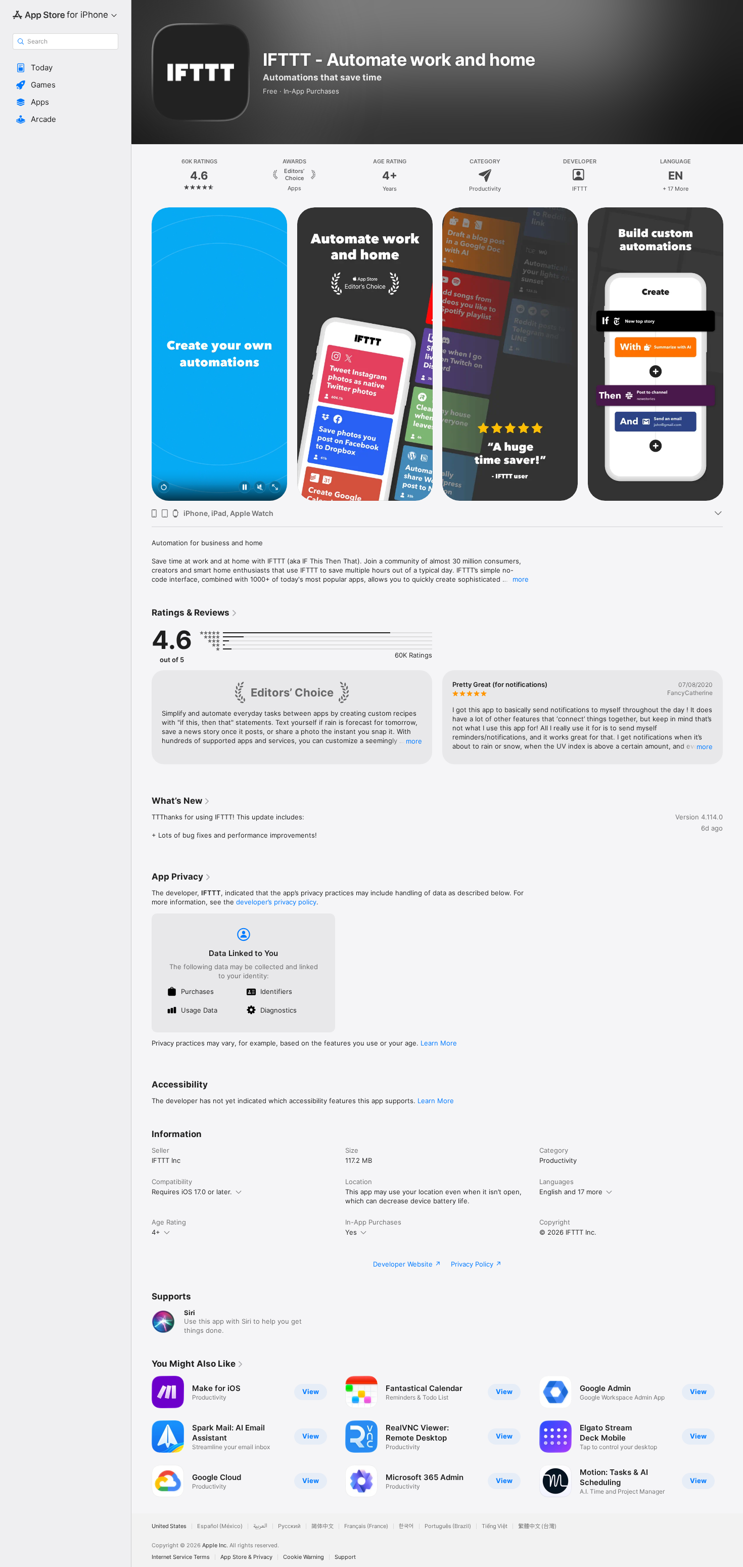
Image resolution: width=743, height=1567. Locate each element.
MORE (414, 741)
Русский (289, 1526)
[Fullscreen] (275, 488)
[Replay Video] (164, 488)
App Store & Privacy (246, 1557)
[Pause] (245, 488)
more (521, 579)
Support (345, 1557)
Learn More (439, 1043)
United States (169, 1526)
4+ (156, 1232)
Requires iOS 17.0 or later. (192, 1192)
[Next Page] (733, 175)
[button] (65, 67)
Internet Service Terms (181, 1557)
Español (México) (220, 1526)
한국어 (406, 1526)
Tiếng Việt (494, 1526)
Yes (351, 1232)
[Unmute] (260, 488)
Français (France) (366, 1526)
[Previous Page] (141, 175)
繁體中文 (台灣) (537, 1526)
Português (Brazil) (448, 1526)
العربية (260, 1526)
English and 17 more (570, 1192)
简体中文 (322, 1526)
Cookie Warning (303, 1557)
